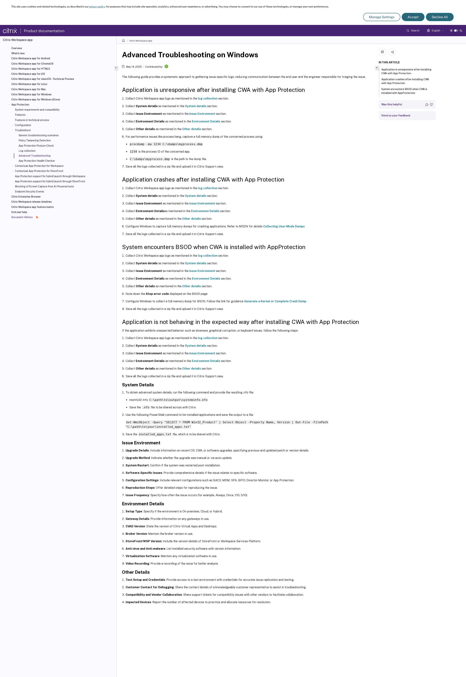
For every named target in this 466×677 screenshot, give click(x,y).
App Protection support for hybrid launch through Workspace (50, 176)
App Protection (20, 104)
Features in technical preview (32, 120)
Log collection (27, 150)
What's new (18, 53)
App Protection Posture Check (36, 145)
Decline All (440, 17)
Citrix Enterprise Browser (26, 196)
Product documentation (44, 31)
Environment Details (206, 121)
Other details (191, 129)
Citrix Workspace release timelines (31, 201)
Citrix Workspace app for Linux (29, 84)
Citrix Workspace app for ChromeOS (32, 63)
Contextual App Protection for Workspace (39, 165)
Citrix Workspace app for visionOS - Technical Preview (42, 78)
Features (20, 114)
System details (195, 106)
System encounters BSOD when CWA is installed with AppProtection (404, 91)
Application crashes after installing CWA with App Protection (405, 81)
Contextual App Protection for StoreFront (39, 171)
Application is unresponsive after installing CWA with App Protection (406, 71)
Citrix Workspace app (140, 40)
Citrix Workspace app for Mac (28, 89)
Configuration (23, 125)
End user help (19, 212)
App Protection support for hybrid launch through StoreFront (50, 181)
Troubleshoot (23, 130)
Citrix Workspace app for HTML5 (30, 68)
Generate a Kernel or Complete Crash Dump (275, 301)
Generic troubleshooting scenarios (39, 135)
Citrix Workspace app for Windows (31, 94)
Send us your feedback (395, 115)
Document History (22, 217)
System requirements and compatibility (37, 109)
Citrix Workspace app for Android (30, 58)
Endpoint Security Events (29, 191)
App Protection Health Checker (37, 160)
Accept (413, 17)
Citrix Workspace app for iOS (28, 73)
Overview (16, 48)
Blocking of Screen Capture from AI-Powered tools (44, 186)
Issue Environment (202, 114)
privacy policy (97, 6)
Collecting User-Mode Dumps (284, 226)
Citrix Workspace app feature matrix (32, 207)
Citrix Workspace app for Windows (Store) (35, 99)
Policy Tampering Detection (35, 140)
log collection (208, 98)
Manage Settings (381, 17)
